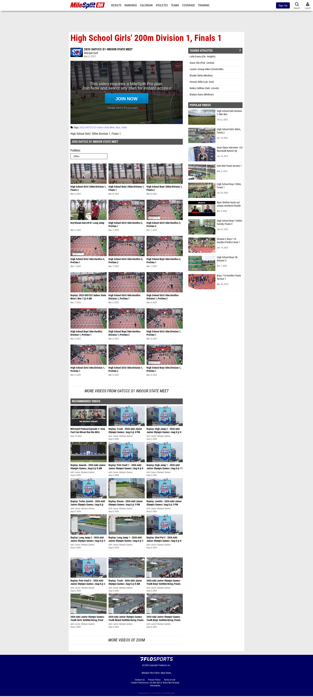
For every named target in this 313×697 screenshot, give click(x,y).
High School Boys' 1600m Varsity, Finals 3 (229, 222)
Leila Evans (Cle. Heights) (202, 56)
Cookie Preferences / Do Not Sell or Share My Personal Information (155, 684)
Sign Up (282, 5)
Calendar (146, 5)
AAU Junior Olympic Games (120, 436)
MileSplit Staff (91, 53)
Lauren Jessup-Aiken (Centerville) (206, 69)
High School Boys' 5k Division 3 (227, 259)
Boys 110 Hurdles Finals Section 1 (229, 277)
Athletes (162, 5)
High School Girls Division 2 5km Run (229, 113)
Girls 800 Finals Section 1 (229, 165)
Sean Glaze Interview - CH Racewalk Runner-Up (230, 149)
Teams (175, 5)
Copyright (153, 665)
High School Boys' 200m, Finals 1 (229, 186)
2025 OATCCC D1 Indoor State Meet (108, 49)
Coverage (188, 5)
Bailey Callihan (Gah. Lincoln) (204, 88)
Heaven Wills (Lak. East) (202, 81)
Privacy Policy (154, 680)
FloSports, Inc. (164, 665)
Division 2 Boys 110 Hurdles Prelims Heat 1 (228, 241)
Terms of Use (169, 680)
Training (203, 5)
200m (124, 127)
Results (116, 5)
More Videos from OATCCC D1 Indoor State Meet (127, 391)
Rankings (130, 5)
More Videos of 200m (126, 640)
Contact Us (140, 680)
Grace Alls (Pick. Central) (202, 62)
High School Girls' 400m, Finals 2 (229, 131)
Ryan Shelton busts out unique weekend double (229, 204)
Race (118, 127)
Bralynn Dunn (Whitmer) (202, 94)
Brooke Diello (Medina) (201, 75)
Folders (75, 150)
